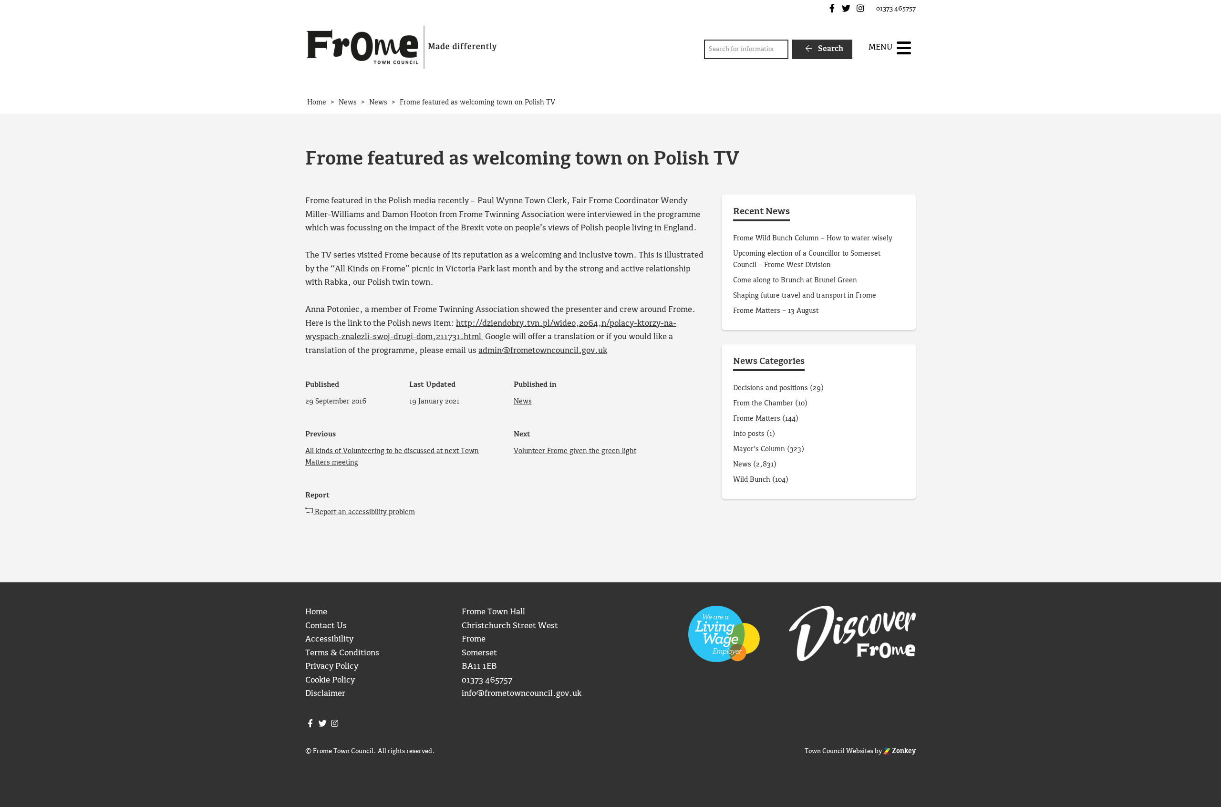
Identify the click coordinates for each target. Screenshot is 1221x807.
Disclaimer (325, 693)
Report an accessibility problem (364, 512)
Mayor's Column (759, 449)
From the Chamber (763, 403)
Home (316, 612)
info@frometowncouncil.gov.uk (521, 693)
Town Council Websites (839, 751)
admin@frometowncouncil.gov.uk (542, 350)
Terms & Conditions (342, 653)
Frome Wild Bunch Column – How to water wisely (812, 238)
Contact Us (326, 626)
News (523, 401)
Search (829, 49)
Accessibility (329, 639)
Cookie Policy (330, 680)
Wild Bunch (751, 480)
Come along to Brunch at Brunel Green (796, 280)
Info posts (749, 434)
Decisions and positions (770, 388)
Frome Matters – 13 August (775, 311)
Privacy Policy (331, 666)
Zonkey (903, 751)
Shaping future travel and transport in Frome (804, 296)
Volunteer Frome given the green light (575, 451)
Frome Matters (756, 419)
